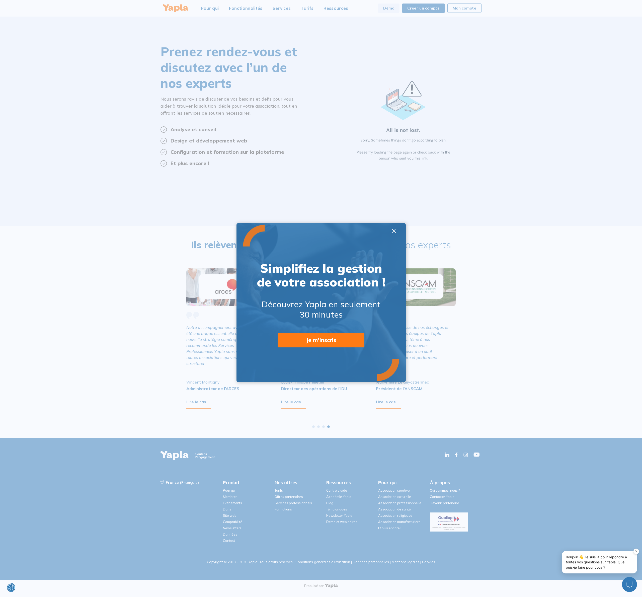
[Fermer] (636, 551)
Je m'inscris (321, 339)
